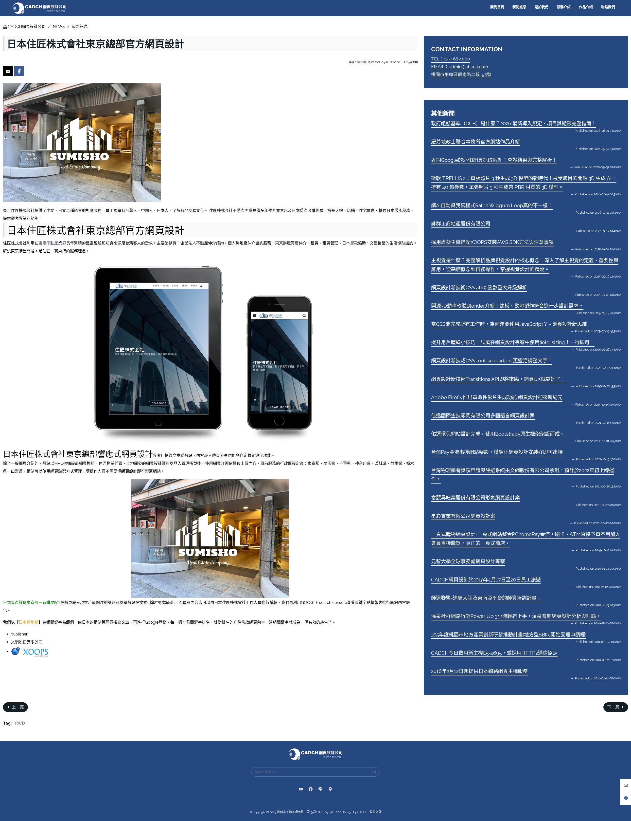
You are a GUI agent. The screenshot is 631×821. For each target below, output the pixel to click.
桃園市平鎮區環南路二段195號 (461, 74)
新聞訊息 (519, 7)
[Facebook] (311, 789)
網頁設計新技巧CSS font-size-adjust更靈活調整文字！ (491, 361)
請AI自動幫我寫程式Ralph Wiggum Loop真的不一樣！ (492, 205)
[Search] (374, 772)
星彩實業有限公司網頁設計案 (463, 516)
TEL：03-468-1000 (450, 58)
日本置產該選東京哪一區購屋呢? (31, 602)
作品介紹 (586, 7)
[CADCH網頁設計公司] (39, 8)
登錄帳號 (376, 812)
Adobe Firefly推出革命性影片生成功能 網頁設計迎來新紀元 (496, 397)
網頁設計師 (363, 62)
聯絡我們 (608, 7)
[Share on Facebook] (19, 71)
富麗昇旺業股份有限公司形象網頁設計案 (475, 498)
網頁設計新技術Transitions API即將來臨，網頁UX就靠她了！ (498, 379)
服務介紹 (564, 7)
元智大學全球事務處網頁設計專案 (468, 561)
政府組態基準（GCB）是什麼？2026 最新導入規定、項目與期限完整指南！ (513, 124)
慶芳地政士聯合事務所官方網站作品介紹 (475, 142)
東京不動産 (48, 243)
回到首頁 (497, 7)
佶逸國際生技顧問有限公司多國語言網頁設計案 (483, 416)
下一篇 (613, 707)
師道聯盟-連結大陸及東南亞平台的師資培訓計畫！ (486, 598)
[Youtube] (301, 789)
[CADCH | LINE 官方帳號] (320, 789)
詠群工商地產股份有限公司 (460, 224)
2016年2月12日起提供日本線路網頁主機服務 (479, 671)
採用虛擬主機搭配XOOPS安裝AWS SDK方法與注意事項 (492, 242)
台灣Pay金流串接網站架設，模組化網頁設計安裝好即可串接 (497, 452)
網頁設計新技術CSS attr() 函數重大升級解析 (479, 288)
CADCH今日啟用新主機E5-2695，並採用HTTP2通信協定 (494, 653)
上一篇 (17, 707)
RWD (20, 723)
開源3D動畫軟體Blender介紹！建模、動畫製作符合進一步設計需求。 (507, 306)
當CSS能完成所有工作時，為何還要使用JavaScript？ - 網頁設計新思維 (509, 324)
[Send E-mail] (8, 71)
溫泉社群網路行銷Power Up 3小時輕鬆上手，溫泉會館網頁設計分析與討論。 (516, 616)
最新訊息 (80, 26)
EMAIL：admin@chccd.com (459, 66)
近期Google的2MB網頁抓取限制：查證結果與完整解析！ (494, 160)
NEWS (59, 26)
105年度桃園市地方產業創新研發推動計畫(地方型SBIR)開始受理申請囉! (508, 635)
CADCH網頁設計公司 (27, 26)
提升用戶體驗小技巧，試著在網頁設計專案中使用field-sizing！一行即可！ (513, 342)
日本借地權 (28, 622)
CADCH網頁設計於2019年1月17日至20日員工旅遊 (486, 580)
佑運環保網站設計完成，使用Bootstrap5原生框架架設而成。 (498, 434)
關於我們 (541, 7)
